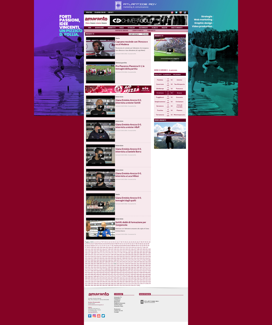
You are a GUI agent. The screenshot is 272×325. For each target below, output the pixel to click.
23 (131, 242)
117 (141, 247)
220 (109, 256)
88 (132, 245)
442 (86, 274)
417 (146, 271)
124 (97, 249)
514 (95, 280)
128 (109, 249)
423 (97, 272)
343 (132, 265)
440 (146, 272)
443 (89, 274)
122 (92, 249)
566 (112, 283)
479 (126, 276)
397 (89, 271)
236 (89, 258)
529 (138, 280)
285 (97, 262)
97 (86, 247)
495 (106, 278)
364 (126, 267)
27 (139, 242)
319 (129, 263)
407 (118, 271)
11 (107, 242)
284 (95, 262)
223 (118, 256)
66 (88, 245)
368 (138, 267)
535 (89, 282)
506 (138, 278)
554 (143, 282)
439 (143, 272)
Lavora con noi (118, 310)
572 (129, 283)
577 (143, 283)
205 (132, 254)
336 (112, 265)
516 (100, 280)
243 (109, 258)
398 (92, 271)
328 (89, 265)
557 (86, 283)
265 (106, 260)
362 (120, 267)
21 (127, 242)
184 (138, 253)
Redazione (89, 12)
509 (146, 278)
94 (144, 245)
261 (95, 260)
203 (126, 254)
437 (138, 272)
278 (143, 260)
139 (141, 249)
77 (110, 245)
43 (106, 244)
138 (138, 249)
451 (112, 274)
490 (92, 278)
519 (109, 280)
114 (132, 247)
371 (146, 267)
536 (92, 282)
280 (149, 260)
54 (128, 244)
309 (100, 263)
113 (129, 247)
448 (103, 274)
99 (90, 247)
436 (135, 272)
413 (135, 271)
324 (143, 263)
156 (123, 251)
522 (118, 280)
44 (108, 244)
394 (146, 269)
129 (112, 249)
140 (143, 249)
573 (132, 283)
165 (149, 251)
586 (103, 285)
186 (143, 253)
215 (95, 256)
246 (118, 258)
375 (92, 269)
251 (132, 258)
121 (89, 249)
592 (120, 285)
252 (135, 258)
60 (140, 244)
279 (146, 260)
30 (145, 242)
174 (109, 253)
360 (115, 267)
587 (106, 285)
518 (106, 280)
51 (122, 244)
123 (95, 249)
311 (106, 263)
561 (97, 283)
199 (115, 254)
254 (141, 258)
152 (112, 251)
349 (149, 265)
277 (141, 260)
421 (92, 272)
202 (123, 254)
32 (149, 242)
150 (106, 251)
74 (104, 245)
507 (141, 278)
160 (135, 251)
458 (132, 274)
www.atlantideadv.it (92, 312)
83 (122, 245)
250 (129, 258)
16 (117, 242)
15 (115, 242)
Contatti (110, 12)
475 (115, 276)
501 (123, 278)
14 (113, 242)
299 (138, 262)
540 (103, 282)
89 (134, 245)
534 (86, 282)
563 (103, 283)
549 (129, 282)
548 (126, 282)
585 (100, 285)
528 (135, 280)
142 (149, 249)
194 (100, 254)
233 (146, 256)
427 (109, 272)
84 (124, 245)
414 (138, 271)
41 (102, 244)
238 (95, 258)
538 (97, 282)
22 (129, 242)
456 (126, 274)
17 (119, 242)
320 (132, 263)
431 (120, 272)
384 (118, 269)
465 (86, 276)
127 (106, 249)
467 (92, 276)
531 (143, 280)
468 (95, 276)
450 (109, 274)
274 (132, 260)
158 (129, 251)
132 (120, 249)
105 (106, 247)
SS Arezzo (155, 28)
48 (116, 244)
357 (106, 267)
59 (138, 244)
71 (98, 245)
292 (118, 262)
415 (141, 271)
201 (120, 254)
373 (86, 269)
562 (100, 283)
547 (123, 282)
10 (105, 242)
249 (126, 258)
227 (129, 256)
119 (147, 247)
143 (86, 251)
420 (89, 272)
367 (135, 267)
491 (95, 278)
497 (112, 278)
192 (95, 254)
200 (118, 254)
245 (115, 258)
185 (141, 253)
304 (86, 263)
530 (141, 280)
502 (126, 278)
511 (86, 280)
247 (120, 258)
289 (109, 262)
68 (92, 245)
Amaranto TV (111, 28)
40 (100, 244)
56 (132, 244)
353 (95, 267)
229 (135, 256)
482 (135, 276)
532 (146, 280)
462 (143, 274)
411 (129, 271)
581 (89, 285)
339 (120, 265)
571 (126, 283)
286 (100, 262)
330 (95, 265)
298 (135, 262)
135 (129, 249)
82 (120, 245)
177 (118, 253)
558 (89, 283)
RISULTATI (158, 74)
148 (100, 251)
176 (115, 253)
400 (97, 271)
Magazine (164, 28)
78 (112, 245)
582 (92, 285)
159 (132, 251)
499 (118, 278)
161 (138, 251)
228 (132, 256)
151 (109, 251)
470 (100, 276)
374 (89, 269)
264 (103, 260)
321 (135, 263)
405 (112, 271)
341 (126, 265)
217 (100, 256)
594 (126, 285)
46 (112, 244)
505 (135, 278)
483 (138, 276)
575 (138, 283)
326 (149, 263)
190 (89, 254)
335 (109, 265)
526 (129, 280)
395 (149, 269)
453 (118, 274)
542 (109, 282)
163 (143, 251)
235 (86, 258)
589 (112, 285)
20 (125, 242)
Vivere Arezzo (151, 30)
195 (103, 254)
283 (92, 262)
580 (86, 285)
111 (124, 247)
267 (112, 260)
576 (141, 283)
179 (123, 253)
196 (106, 254)
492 (97, 278)
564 (106, 283)
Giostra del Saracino (121, 30)
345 (138, 265)
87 (130, 245)
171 (100, 253)
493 (100, 278)
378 (100, 269)
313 (112, 263)
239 (97, 258)
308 (97, 263)
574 (135, 283)
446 (97, 274)
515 (97, 280)
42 (104, 244)
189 (86, 254)
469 (97, 276)
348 (146, 265)
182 (132, 253)
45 (110, 244)
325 (146, 263)
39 (98, 244)
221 (112, 256)
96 (148, 245)
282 (89, 262)
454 (120, 274)
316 (120, 263)
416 (143, 271)
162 (141, 251)
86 (128, 245)
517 (103, 280)
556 (149, 282)
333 (103, 265)
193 (97, 254)
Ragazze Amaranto (176, 28)
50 (120, 244)
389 (132, 269)
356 (103, 267)
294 (123, 262)
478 (123, 276)
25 (135, 242)
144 (89, 251)
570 (123, 283)
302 (146, 262)
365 (129, 267)
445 (95, 274)
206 (135, 254)
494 (103, 278)
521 (115, 280)
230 (138, 256)
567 (115, 283)
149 (103, 251)
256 (146, 258)
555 (146, 282)
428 (112, 272)
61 (142, 244)
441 (149, 272)
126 (103, 249)
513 (92, 280)
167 (89, 253)
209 (143, 254)
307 (95, 263)
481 (132, 276)
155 (120, 251)
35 (90, 244)
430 (118, 272)
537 (95, 282)
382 (112, 269)
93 (142, 245)
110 (121, 247)
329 (92, 265)
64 (148, 244)
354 (97, 267)
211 (149, 254)
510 (149, 278)
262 (97, 260)
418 (149, 271)
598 (138, 285)
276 (138, 260)
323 (141, 263)
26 (137, 242)
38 (96, 244)
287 (103, 262)
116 (138, 247)
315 (118, 263)
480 (129, 276)
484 (141, 276)
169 (95, 253)
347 (143, 265)
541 (106, 282)
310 (103, 263)
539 (100, 282)
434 (129, 272)
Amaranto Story (118, 306)
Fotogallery (131, 28)
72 (100, 245)
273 (129, 260)
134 (126, 249)
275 (135, 260)
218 (103, 256)
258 (86, 260)
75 (106, 245)
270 (120, 260)
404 (109, 271)
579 (149, 283)
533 (149, 280)
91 (138, 245)
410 (126, 271)
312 (109, 263)
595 (129, 285)
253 (138, 258)
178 (120, 253)
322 (138, 263)
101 (95, 247)
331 (97, 265)
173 (106, 253)
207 (138, 254)
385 (120, 269)
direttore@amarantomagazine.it (96, 304)
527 (132, 280)
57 (134, 244)
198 (112, 254)
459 (135, 274)
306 (92, 263)
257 (149, 258)
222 (115, 256)
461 (141, 274)
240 (100, 258)
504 (132, 278)
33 (86, 244)
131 (118, 249)
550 (132, 282)
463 (146, 274)
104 (104, 247)
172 (103, 253)
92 (140, 245)
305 (89, 263)
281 (86, 262)
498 (115, 278)
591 (118, 285)
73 (102, 245)
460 (138, 274)
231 (141, 256)
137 (135, 249)
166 (86, 253)
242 (106, 258)
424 (100, 272)
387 (126, 269)
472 (106, 276)
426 (106, 272)
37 (94, 244)
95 (146, 245)
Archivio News (99, 28)
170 (97, 253)
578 (146, 283)
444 (92, 274)
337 (115, 265)
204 (129, 254)
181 (129, 253)
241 (103, 258)
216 (97, 256)
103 (101, 247)
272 (126, 260)
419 (86, 272)
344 (135, 265)
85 (126, 245)
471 (103, 276)
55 (130, 244)
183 (135, 253)
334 (106, 265)
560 (95, 283)
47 (114, 244)
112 (126, 247)
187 (146, 253)
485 (143, 276)
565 (109, 283)
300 (141, 262)
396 (86, 271)
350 (86, 267)
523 (120, 280)
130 (115, 249)
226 (126, 256)
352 (92, 267)
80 (116, 245)
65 (86, 245)
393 (143, 269)
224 (120, 256)
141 (146, 249)
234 (149, 256)
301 (143, 262)
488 (86, 278)
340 (123, 265)
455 (123, 274)
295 (126, 262)
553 (141, 282)
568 (118, 283)
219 (106, 256)
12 (109, 242)
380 (106, 269)
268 (115, 260)
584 (97, 285)
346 (141, 265)
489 (89, 278)
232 (143, 256)
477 (120, 276)
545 (118, 282)
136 (132, 249)
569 (120, 283)
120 (86, 249)
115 (135, 247)
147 (97, 251)
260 (92, 260)
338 (118, 265)
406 (115, 271)
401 (100, 271)
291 (115, 262)
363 (123, 267)
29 (143, 242)
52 (124, 244)
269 (118, 260)
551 (135, 282)
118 (144, 247)
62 (144, 244)
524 (123, 280)
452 (115, 274)
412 (132, 271)
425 (103, 272)
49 (118, 244)
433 (126, 272)
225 (123, 256)
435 (132, 272)
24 (133, 242)
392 (141, 269)
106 (109, 247)
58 (136, 244)
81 (118, 245)
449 (106, 274)
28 (141, 242)
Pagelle (121, 28)
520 (112, 280)
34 (88, 244)
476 (118, 276)
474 (112, 276)
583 (95, 285)
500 (120, 278)
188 (149, 253)
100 (92, 247)
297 (132, 262)
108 (115, 247)
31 (147, 242)
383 (115, 269)
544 (115, 282)
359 (112, 267)
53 (126, 244)
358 (109, 267)
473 (109, 276)
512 (89, 280)
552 (138, 282)
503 (129, 278)
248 (123, 258)
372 (149, 267)
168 (92, 253)
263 (100, 260)
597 (135, 285)
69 (94, 245)
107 (112, 247)
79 (114, 245)
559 (92, 283)
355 (100, 267)
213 (89, 256)
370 (143, 267)
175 (112, 253)
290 (112, 262)
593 (123, 285)
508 (143, 278)
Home (89, 28)
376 (95, 269)
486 (146, 276)
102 (98, 247)
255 (143, 258)
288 (106, 262)
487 (149, 276)
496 (109, 278)
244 (112, 258)
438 (141, 272)
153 (115, 251)
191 (92, 254)
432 (123, 272)
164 (146, 251)
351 (89, 267)
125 (100, 249)
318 (126, 263)
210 (146, 254)
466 (89, 276)
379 (103, 269)
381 (109, 269)
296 (129, 262)
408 (120, 271)
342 (129, 265)
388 (129, 269)
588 (109, 285)
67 (90, 245)
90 (136, 245)
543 (112, 282)
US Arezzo (117, 300)
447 (100, 274)
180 (126, 253)
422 (95, 272)
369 (141, 267)
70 (96, 245)
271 (123, 260)
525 (126, 280)
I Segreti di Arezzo (137, 30)
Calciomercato (143, 28)
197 (109, 254)
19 (123, 242)
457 (129, 274)
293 (120, 262)
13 (111, 242)
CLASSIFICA (167, 74)
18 (121, 242)
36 (92, 244)
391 (138, 269)
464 (149, 274)
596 (132, 285)
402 (103, 271)
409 (123, 271)
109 (118, 247)
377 (97, 269)
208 (141, 254)
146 (95, 251)
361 (118, 267)
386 (123, 269)
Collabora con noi (100, 12)
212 (86, 256)
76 (108, 245)
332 (100, 265)
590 (115, 285)
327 (86, 265)
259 (89, 260)
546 (120, 282)
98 (88, 247)
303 (149, 262)
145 (92, 251)
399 (95, 271)
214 (92, 256)
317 (123, 263)
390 (135, 269)
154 (118, 251)
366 (132, 267)
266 (109, 260)
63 (146, 244)
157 (126, 251)
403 (106, 271)
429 (115, 272)
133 (123, 249)
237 (92, 258)
